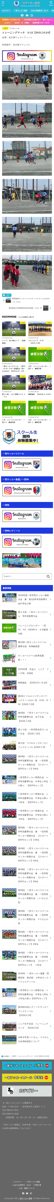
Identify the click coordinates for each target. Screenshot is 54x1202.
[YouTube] (27, 15)
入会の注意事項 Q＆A (39, 10)
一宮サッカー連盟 (20, 10)
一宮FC (5, 28)
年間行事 (37, 1185)
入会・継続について (27, 1188)
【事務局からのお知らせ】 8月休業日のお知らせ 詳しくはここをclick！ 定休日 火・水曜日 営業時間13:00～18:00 (27, 21)
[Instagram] (31, 15)
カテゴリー (6, 10)
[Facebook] (22, 15)
